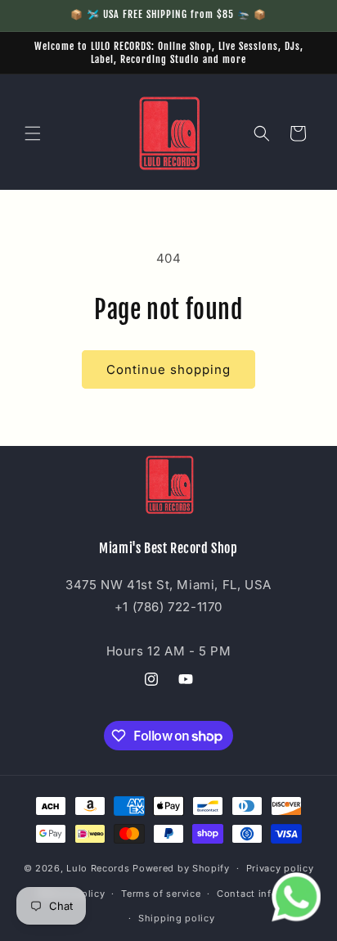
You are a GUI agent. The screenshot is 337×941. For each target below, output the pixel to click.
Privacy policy (280, 868)
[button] (33, 133)
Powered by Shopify (181, 868)
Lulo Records (97, 868)
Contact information (266, 893)
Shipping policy (176, 918)
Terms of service (160, 893)
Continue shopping (168, 369)
